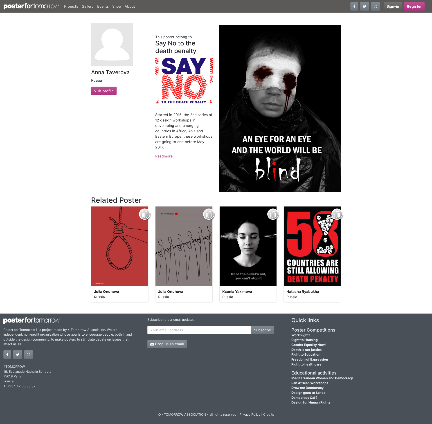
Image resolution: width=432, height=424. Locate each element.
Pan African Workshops (309, 383)
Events (103, 6)
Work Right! (300, 335)
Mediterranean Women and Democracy (322, 378)
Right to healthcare (306, 364)
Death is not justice (306, 350)
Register (414, 6)
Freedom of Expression (309, 359)
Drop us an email (169, 344)
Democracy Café (304, 397)
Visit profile (104, 91)
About (130, 6)
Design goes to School (308, 393)
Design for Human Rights (311, 402)
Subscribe (262, 330)
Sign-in (393, 6)
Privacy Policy (249, 414)
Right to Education (305, 354)
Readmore (164, 156)
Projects (71, 6)
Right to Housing (304, 340)
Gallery (88, 6)
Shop (116, 6)
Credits (268, 414)
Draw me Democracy (307, 388)
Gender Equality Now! (308, 345)
